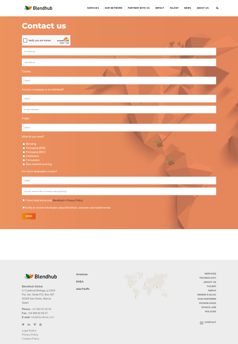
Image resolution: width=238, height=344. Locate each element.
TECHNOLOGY (207, 277)
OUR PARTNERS (207, 298)
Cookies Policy (30, 338)
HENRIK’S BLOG (206, 294)
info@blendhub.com (42, 317)
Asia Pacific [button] (83, 288)
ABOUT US (210, 282)
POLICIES (210, 311)
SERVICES (210, 273)
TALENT (211, 286)
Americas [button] (81, 274)
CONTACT (209, 322)
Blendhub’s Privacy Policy (68, 200)
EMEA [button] (79, 281)
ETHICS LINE (208, 307)
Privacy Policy (30, 334)
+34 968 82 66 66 (41, 309)
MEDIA (212, 290)
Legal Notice (29, 330)
